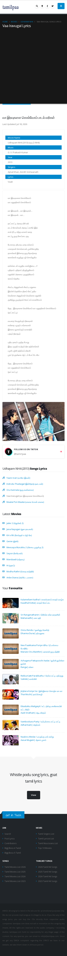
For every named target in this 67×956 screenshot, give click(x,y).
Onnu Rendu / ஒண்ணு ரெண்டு (35, 630)
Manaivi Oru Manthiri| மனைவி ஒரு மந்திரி (40, 651)
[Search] (37, 6)
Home (5, 22)
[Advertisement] (33, 63)
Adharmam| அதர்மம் (30, 724)
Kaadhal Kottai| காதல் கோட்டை (36, 602)
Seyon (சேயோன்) (14, 553)
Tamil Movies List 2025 (15, 871)
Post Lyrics (10, 838)
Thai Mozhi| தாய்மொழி (31, 694)
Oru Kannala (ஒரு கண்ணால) (20, 489)
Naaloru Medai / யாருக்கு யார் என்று (37, 736)
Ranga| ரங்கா (27, 667)
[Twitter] (52, 6)
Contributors (11, 843)
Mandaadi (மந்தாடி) (15, 559)
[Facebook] (47, 6)
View (33, 795)
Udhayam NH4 (26, 22)
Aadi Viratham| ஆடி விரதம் (33, 712)
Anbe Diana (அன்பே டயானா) (20, 577)
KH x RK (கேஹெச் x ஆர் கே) (19, 535)
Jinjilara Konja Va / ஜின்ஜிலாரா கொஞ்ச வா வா (41, 691)
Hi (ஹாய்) (11, 565)
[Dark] (42, 6)
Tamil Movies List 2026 (15, 867)
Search (8, 834)
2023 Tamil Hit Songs (47, 881)
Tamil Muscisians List (48, 843)
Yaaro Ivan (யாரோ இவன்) (18, 477)
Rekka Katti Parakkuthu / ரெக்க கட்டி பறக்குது (42, 675)
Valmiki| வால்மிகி (29, 679)
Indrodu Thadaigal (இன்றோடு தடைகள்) (25, 483)
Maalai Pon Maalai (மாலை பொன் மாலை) (25, 502)
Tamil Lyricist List (46, 838)
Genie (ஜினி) (12, 541)
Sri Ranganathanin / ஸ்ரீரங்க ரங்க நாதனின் (40, 614)
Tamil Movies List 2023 (15, 881)
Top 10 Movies (45, 848)
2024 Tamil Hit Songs (47, 876)
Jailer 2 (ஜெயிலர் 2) (15, 523)
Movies (14, 22)
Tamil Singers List (46, 834)
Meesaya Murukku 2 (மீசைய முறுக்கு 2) (25, 547)
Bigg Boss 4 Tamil (13, 848)
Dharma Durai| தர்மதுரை (32, 633)
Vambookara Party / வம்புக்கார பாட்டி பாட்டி (40, 721)
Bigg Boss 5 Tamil (13, 852)
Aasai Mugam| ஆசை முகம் (33, 740)
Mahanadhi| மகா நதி (31, 618)
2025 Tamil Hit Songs (47, 871)
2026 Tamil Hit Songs (47, 867)
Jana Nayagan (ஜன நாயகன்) (20, 529)
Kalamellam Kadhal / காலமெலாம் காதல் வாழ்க (42, 599)
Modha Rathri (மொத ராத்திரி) (20, 571)
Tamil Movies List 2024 (15, 876)
